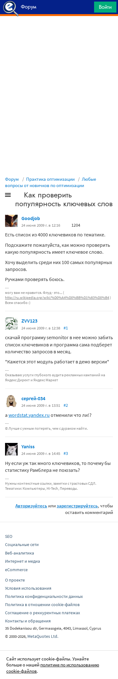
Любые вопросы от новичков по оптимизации (50, 182)
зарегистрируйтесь (77, 506)
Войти (105, 7)
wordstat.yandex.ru (29, 415)
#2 (66, 405)
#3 (66, 453)
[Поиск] (87, 8)
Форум (12, 179)
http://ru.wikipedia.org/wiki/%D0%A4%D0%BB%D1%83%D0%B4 (57, 297)
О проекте (15, 580)
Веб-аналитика (19, 553)
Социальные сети (22, 544)
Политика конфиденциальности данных (44, 596)
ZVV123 (29, 320)
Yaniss (28, 446)
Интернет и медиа (22, 561)
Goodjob (30, 218)
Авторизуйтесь (31, 506)
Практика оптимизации (50, 179)
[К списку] (18, 196)
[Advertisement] (59, 31)
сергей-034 (33, 398)
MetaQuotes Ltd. (42, 636)
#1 (66, 328)
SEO (8, 536)
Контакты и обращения (28, 621)
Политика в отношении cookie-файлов (42, 604)
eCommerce (16, 569)
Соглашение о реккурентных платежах (42, 613)
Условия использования (28, 588)
